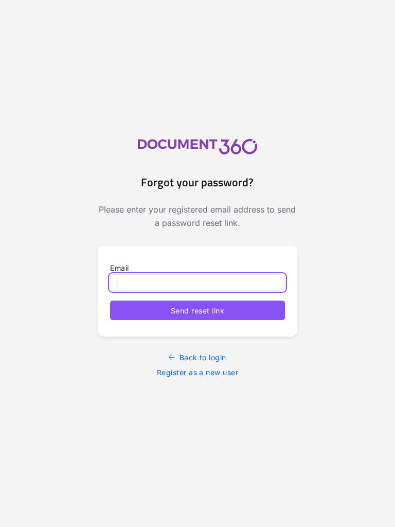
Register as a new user (198, 372)
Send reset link (197, 310)
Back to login (202, 357)
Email (119, 268)
